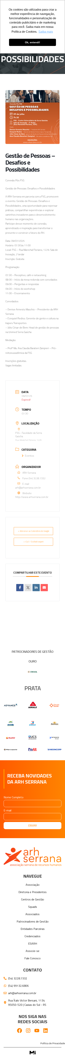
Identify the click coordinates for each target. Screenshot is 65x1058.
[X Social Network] (28, 587)
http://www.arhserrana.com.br (31, 497)
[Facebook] (19, 1030)
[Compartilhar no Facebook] (19, 587)
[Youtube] (36, 1030)
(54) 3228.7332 (37, 478)
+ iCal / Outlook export (33, 541)
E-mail (7, 811)
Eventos (29, 455)
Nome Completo (13, 798)
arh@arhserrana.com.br (28, 488)
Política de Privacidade (52, 1043)
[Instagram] (28, 1030)
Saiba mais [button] (45, 31)
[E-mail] (44, 587)
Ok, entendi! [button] (32, 42)
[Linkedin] (36, 587)
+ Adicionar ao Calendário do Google (33, 531)
